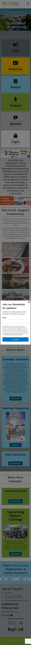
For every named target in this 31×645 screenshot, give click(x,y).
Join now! (15, 339)
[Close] (29, 302)
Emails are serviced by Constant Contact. (14, 334)
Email (4, 317)
